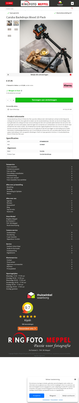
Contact (61, 400)
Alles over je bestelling (14, 185)
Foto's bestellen (12, 167)
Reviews (9, 203)
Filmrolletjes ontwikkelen (15, 173)
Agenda (9, 201)
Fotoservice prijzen (13, 169)
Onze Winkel (10, 216)
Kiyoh (27, 320)
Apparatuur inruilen (13, 239)
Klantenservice (11, 257)
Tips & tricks (11, 209)
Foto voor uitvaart (13, 178)
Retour (9, 193)
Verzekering (11, 235)
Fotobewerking (12, 175)
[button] (75, 379)
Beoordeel (26, 328)
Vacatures (10, 211)
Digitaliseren (11, 253)
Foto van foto (11, 171)
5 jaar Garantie (12, 237)
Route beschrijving (13, 225)
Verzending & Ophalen (14, 191)
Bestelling (10, 187)
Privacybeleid (54, 400)
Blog (8, 207)
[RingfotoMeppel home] (35, 3)
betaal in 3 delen (13, 85)
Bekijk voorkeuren (69, 396)
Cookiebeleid (46, 400)
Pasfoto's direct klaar (14, 246)
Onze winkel (11, 262)
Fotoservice (10, 164)
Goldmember (11, 233)
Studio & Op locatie (13, 248)
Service (9, 244)
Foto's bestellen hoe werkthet (16, 180)
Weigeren (53, 396)
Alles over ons (11, 198)
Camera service (12, 230)
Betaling (9, 189)
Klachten (9, 266)
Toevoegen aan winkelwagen (44, 100)
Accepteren (36, 396)
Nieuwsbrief (11, 205)
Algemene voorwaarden (15, 264)
